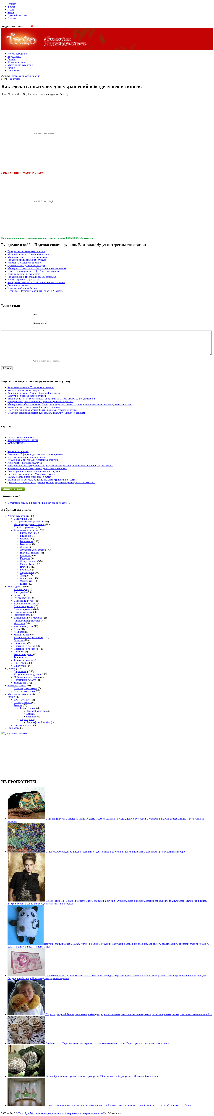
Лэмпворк (19, 631)
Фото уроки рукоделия (26, 530)
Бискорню (25, 535)
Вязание (24, 544)
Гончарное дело (22, 615)
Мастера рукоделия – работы (29, 524)
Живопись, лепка (17, 62)
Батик (17, 595)
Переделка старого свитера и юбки (26, 251)
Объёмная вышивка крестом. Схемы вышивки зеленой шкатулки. (43, 410)
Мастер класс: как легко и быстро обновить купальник (37, 268)
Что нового (14, 70)
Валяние (24, 538)
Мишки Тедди (27, 564)
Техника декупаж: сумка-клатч (24, 274)
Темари (24, 575)
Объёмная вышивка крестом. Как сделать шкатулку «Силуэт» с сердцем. (46, 412)
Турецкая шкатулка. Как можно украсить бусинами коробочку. (41, 401)
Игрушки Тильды (29, 552)
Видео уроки (14, 56)
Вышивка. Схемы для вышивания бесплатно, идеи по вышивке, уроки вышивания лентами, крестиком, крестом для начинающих (115, 851)
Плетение (25, 566)
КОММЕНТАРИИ (17, 443)
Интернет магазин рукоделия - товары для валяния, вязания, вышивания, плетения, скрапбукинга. (60, 465)
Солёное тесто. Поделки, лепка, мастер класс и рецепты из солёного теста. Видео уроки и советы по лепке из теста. (107, 1043)
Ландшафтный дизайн (38, 722)
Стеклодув (32, 716)
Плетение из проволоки (26, 648)
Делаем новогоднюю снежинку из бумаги (30, 476)
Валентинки (20, 518)
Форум (11, 6)
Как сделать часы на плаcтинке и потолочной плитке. (36, 282)
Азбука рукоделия (17, 53)
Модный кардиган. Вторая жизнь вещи (29, 254)
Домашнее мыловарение (33, 549)
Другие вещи (21, 671)
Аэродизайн (20, 592)
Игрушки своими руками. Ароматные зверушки (33, 460)
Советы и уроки (22, 725)
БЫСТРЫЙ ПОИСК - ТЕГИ (23, 440)
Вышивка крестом (23, 606)
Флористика (26, 578)
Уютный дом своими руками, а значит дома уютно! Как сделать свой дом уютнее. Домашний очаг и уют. (102, 1076)
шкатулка (15, 78)
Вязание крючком (23, 609)
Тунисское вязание (24, 660)
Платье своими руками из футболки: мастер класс (34, 271)
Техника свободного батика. (23, 288)
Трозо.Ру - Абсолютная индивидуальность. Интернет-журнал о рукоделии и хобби (62, 1113)
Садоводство (27, 719)
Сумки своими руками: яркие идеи (26, 265)
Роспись (24, 569)
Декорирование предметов (28, 617)
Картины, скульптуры (25, 688)
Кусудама (25, 558)
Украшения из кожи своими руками (27, 259)
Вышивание (26, 541)
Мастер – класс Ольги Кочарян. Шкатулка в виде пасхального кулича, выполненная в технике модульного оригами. (70, 404)
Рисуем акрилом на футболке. (23, 279)
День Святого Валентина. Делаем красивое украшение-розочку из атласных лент (51, 482)
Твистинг (19, 657)
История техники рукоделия (29, 521)
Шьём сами (20, 663)
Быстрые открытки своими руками (26, 457)
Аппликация (20, 589)
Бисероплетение (28, 533)
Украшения (20, 682)
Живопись (19, 623)
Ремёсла (18, 705)
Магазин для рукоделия (20, 65)
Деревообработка (35, 711)
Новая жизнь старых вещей (26, 76)
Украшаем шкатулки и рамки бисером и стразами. (34, 407)
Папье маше (20, 643)
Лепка (17, 629)
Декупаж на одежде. (18, 285)
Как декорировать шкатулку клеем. (26, 390)
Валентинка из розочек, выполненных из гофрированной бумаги (42, 479)
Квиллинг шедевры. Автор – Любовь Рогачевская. (35, 393)
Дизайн (12, 59)
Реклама (12, 18)
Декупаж (25, 547)
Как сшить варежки (18, 451)
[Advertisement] (107, 757)
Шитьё (23, 583)
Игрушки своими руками (27, 674)
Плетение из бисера (24, 646)
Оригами (18, 640)
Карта (11, 12)
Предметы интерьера (25, 680)
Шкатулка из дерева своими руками (27, 395)
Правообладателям (18, 15)
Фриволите (26, 581)
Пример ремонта (23, 702)
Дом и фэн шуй (22, 699)
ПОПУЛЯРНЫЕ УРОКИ (21, 437)
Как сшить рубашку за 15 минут (25, 262)
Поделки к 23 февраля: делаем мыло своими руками (35, 454)
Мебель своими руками (26, 677)
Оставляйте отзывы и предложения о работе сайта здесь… (39, 502)
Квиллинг (25, 555)
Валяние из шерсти (24, 600)
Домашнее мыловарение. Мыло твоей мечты (31, 474)
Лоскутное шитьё (29, 561)
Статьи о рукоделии (24, 527)
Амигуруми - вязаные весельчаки (25, 462)
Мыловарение (21, 634)
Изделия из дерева (23, 626)
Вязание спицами (23, 612)
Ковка (29, 713)
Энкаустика (20, 665)
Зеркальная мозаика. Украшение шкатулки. (31, 387)
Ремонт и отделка (23, 654)
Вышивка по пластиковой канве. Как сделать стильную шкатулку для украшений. (52, 398)
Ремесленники (28, 708)
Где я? (11, 9)
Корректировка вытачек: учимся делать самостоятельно (37, 468)
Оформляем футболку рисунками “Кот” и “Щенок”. (35, 291)
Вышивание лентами (25, 603)
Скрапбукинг (27, 572)
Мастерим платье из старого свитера (27, 257)
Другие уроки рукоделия (27, 620)
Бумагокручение (22, 598)
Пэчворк (18, 651)
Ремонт (11, 67)
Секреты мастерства (24, 691)
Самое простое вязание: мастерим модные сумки (34, 471)
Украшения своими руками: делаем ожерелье (32, 276)
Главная (12, 4)
